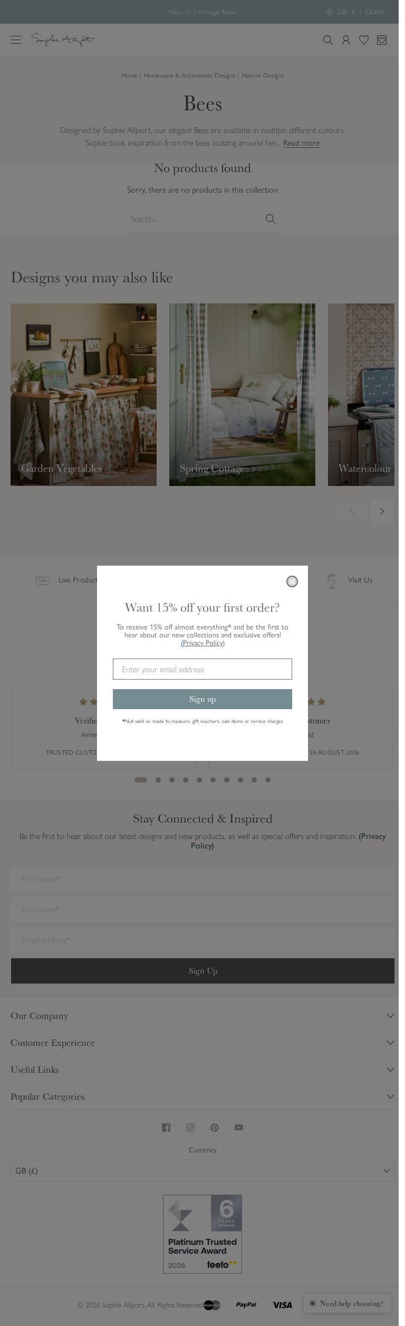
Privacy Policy (204, 642)
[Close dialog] (292, 581)
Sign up (202, 698)
